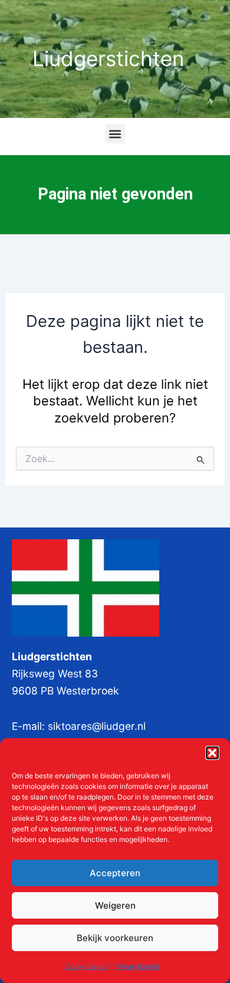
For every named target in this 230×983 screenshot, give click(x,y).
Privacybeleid (137, 966)
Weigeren (115, 905)
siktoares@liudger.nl (97, 726)
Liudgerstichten (108, 58)
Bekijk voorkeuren (115, 937)
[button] (212, 753)
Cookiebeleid (87, 966)
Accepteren (115, 873)
